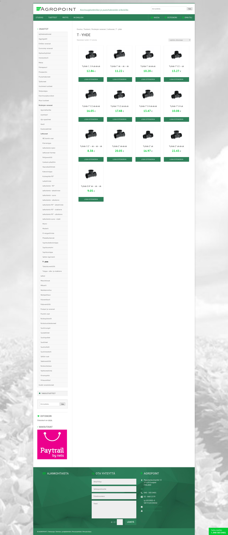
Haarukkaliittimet (49, 167)
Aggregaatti (43, 39)
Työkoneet (42, 81)
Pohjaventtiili (47, 157)
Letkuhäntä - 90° (49, 186)
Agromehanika (46, 110)
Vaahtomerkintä (46, 371)
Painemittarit (45, 300)
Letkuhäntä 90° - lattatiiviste (53, 205)
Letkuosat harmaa (49, 153)
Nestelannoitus (46, 290)
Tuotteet (52, 17)
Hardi (43, 124)
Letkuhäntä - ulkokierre (51, 200)
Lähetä (130, 522)
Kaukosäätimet (46, 129)
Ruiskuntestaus (46, 366)
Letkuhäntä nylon (49, 148)
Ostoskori (172, 17)
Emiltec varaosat (45, 44)
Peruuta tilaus (87, 532)
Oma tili (188, 17)
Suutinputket (45, 337)
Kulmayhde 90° (48, 176)
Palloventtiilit (46, 304)
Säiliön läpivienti (49, 257)
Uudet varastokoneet (46, 385)
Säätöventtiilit (46, 361)
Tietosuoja (51, 532)
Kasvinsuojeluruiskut (46, 96)
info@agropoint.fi (151, 488)
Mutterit (45, 228)
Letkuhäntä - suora (49, 195)
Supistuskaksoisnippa (50, 243)
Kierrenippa (47, 143)
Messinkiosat (45, 281)
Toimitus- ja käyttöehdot (63, 532)
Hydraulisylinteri (45, 53)
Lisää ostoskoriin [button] (91, 79)
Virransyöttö (45, 375)
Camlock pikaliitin (49, 162)
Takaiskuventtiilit (49, 266)
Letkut (43, 276)
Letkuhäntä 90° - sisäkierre (52, 209)
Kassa (156, 17)
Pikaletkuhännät (48, 238)
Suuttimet (44, 342)
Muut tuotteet (44, 100)
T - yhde (45, 262)
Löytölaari (44, 115)
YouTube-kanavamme (152, 510)
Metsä (41, 63)
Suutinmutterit (46, 352)
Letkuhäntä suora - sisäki (51, 219)
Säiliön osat (45, 356)
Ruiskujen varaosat (99, 29)
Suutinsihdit (45, 347)
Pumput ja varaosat (48, 309)
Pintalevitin (43, 72)
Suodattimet (45, 333)
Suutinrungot (45, 328)
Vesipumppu (43, 91)
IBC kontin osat (48, 138)
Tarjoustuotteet (48, 393)
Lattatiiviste (47, 181)
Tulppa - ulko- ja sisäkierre (52, 271)
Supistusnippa (48, 252)
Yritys (65, 17)
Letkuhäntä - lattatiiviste (51, 191)
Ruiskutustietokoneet (48, 323)
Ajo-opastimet (46, 119)
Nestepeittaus (46, 295)
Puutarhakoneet (44, 77)
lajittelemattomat (45, 34)
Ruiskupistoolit (46, 319)
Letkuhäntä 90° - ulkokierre (52, 214)
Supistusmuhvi (48, 247)
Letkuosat (110, 29)
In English (78, 17)
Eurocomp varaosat (46, 48)
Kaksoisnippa (47, 172)
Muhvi (45, 224)
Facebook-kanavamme (153, 506)
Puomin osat (45, 314)
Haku (189, 9)
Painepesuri (43, 67)
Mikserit (43, 285)
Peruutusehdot (76, 532)
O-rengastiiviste (48, 233)
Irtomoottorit (43, 58)
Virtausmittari (46, 380)
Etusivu (39, 17)
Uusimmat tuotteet (45, 86)
